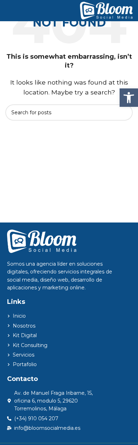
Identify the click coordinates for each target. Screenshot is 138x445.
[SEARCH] (124, 112)
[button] (129, 97)
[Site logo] (106, 10)
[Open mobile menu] (8, 11)
